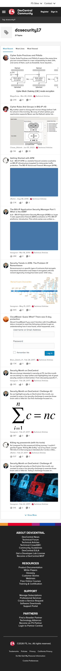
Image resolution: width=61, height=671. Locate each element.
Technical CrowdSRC (30, 545)
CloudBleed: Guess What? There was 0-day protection (30, 318)
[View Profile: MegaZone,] (6, 58)
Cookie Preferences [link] (30, 661)
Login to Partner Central (31, 625)
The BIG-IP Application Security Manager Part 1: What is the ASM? (33, 210)
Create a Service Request (30, 600)
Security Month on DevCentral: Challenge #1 (31, 463)
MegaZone (14, 96)
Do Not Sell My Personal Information (30, 656)
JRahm (13, 199)
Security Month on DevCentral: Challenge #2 (31, 391)
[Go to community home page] (20, 11)
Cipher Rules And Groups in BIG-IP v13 (28, 107)
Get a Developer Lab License (30, 553)
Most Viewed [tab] (32, 49)
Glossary (30, 573)
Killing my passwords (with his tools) (27, 442)
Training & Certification (30, 584)
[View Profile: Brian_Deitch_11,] (6, 319)
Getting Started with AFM (22, 158)
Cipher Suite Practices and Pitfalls (26, 55)
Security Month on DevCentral (24, 370)
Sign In (54, 11)
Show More (32, 515)
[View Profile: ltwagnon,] (6, 212)
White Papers (30, 570)
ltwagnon (14, 253)
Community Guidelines (30, 548)
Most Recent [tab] (8, 49)
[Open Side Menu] (4, 12)
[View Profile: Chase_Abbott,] (6, 109)
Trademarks (14, 651)
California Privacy (45, 651)
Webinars (30, 578)
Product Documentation (30, 567)
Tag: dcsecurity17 (8, 20)
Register (45, 11)
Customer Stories (30, 575)
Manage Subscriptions (30, 595)
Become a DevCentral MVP (30, 556)
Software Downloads (30, 603)
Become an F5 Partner (30, 623)
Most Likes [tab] (20, 49)
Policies (24, 651)
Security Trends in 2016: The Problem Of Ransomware (29, 264)
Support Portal (30, 606)
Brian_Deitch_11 (16, 360)
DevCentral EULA (30, 550)
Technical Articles (30, 542)
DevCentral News (30, 537)
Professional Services (30, 598)
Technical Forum (30, 539)
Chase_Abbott (16, 148)
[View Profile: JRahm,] (6, 160)
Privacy (32, 651)
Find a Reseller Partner (30, 617)
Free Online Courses (30, 581)
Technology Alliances (30, 620)
